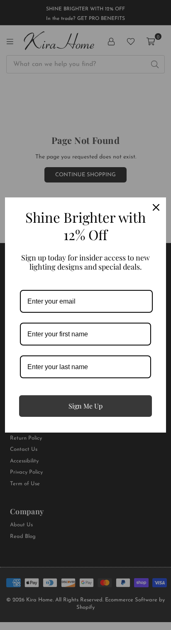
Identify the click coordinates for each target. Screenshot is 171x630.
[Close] (156, 207)
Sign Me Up (85, 405)
